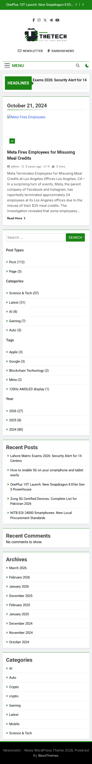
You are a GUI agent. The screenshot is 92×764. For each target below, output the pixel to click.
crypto (14, 696)
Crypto (14, 687)
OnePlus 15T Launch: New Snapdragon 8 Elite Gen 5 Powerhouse (40, 5)
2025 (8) (15, 420)
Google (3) (17, 361)
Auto (12, 678)
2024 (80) (16, 430)
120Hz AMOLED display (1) (29, 389)
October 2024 (19, 642)
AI (12, 141)
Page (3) (15, 271)
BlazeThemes (48, 755)
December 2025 (20, 596)
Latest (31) (17, 303)
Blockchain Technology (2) (29, 371)
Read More (14, 218)
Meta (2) (15, 380)
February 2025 (19, 605)
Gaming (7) (17, 321)
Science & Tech (20, 733)
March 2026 (18, 568)
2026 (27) (16, 411)
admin (15, 166)
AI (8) (13, 312)
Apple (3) (16, 352)
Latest (14, 715)
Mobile (14, 724)
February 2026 (19, 577)
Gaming (15, 705)
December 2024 (20, 624)
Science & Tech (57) (24, 293)
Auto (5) (15, 330)
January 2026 (19, 586)
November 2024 (21, 633)
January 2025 (19, 614)
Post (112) (17, 262)
